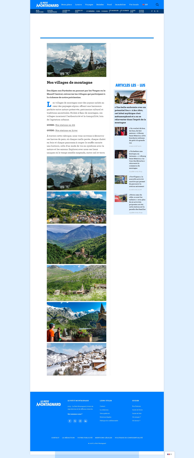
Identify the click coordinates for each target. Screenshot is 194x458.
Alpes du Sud (79, 11)
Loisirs (78, 4)
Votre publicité (105, 413)
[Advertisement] (97, 22)
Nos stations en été (65, 125)
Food (109, 4)
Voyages (89, 4)
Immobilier (120, 4)
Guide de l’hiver (137, 410)
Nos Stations (39, 11)
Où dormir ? (124, 11)
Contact (102, 406)
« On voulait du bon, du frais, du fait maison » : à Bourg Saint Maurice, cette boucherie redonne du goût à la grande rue (137, 135)
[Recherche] (157, 4)
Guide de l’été (136, 413)
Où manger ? (113, 11)
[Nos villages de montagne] (76, 76)
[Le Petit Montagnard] (47, 4)
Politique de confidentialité (109, 421)
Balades (100, 4)
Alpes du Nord (66, 11)
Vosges (104, 11)
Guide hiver (141, 11)
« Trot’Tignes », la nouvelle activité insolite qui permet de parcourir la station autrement (137, 181)
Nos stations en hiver (66, 130)
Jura (98, 11)
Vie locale (134, 4)
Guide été (132, 11)
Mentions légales (105, 417)
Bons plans (66, 4)
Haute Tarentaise (52, 11)
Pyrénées (90, 11)
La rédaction (104, 410)
